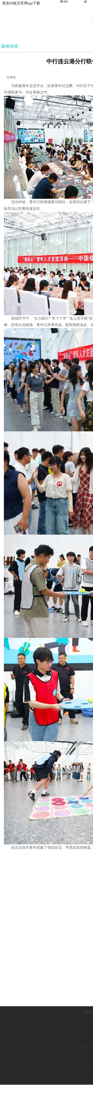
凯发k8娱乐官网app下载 (21, 3)
